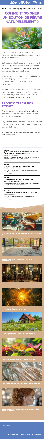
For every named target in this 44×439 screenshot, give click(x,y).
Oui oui (11, 8)
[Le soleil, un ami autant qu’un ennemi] (22, 297)
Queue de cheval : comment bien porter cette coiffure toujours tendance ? (21, 409)
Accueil (4, 8)
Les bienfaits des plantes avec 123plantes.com (18, 359)
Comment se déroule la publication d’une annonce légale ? (20, 193)
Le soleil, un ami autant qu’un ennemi (15, 309)
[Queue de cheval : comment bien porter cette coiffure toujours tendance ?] (22, 397)
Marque (6, 191)
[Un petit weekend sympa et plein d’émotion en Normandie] (22, 321)
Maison (6, 150)
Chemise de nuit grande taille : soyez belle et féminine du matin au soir (21, 384)
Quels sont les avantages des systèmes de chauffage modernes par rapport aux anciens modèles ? (21, 153)
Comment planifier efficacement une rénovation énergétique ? (18, 180)
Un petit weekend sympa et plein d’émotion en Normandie (18, 334)
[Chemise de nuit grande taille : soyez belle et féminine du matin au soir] (22, 371)
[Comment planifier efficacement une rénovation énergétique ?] (22, 247)
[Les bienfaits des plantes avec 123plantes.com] (22, 347)
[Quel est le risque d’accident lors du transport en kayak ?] (22, 222)
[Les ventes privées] (22, 273)
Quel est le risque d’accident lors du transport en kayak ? (19, 167)
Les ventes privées (8, 285)
